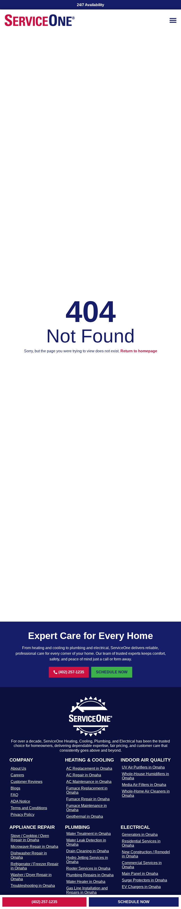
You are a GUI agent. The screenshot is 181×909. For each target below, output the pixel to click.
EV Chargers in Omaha (141, 887)
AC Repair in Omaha (83, 775)
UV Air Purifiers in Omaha (143, 767)
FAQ (14, 795)
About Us (18, 768)
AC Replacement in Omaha (89, 768)
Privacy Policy (22, 815)
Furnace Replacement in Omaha (86, 790)
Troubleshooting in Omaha (33, 886)
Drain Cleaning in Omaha (87, 851)
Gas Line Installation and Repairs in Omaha (87, 890)
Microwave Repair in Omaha (34, 847)
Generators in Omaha (140, 835)
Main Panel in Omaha (140, 874)
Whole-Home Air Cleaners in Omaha (146, 793)
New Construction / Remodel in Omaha (146, 854)
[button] (173, 20)
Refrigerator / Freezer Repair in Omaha (34, 866)
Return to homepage (138, 351)
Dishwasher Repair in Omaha (29, 855)
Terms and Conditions (29, 808)
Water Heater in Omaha (85, 882)
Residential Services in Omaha (141, 843)
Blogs (15, 788)
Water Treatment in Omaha (88, 834)
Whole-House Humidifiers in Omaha (145, 776)
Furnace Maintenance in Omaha (86, 808)
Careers (17, 775)
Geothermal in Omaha (84, 816)
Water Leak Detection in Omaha (86, 842)
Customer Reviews (26, 782)
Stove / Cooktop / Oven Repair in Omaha (30, 838)
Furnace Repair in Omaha (88, 799)
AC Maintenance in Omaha (88, 782)
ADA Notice (20, 801)
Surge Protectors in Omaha (144, 880)
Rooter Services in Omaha (88, 868)
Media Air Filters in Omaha (144, 785)
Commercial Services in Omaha (142, 865)
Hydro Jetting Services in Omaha (87, 860)
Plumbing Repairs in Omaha (90, 875)
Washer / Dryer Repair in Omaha (31, 877)
